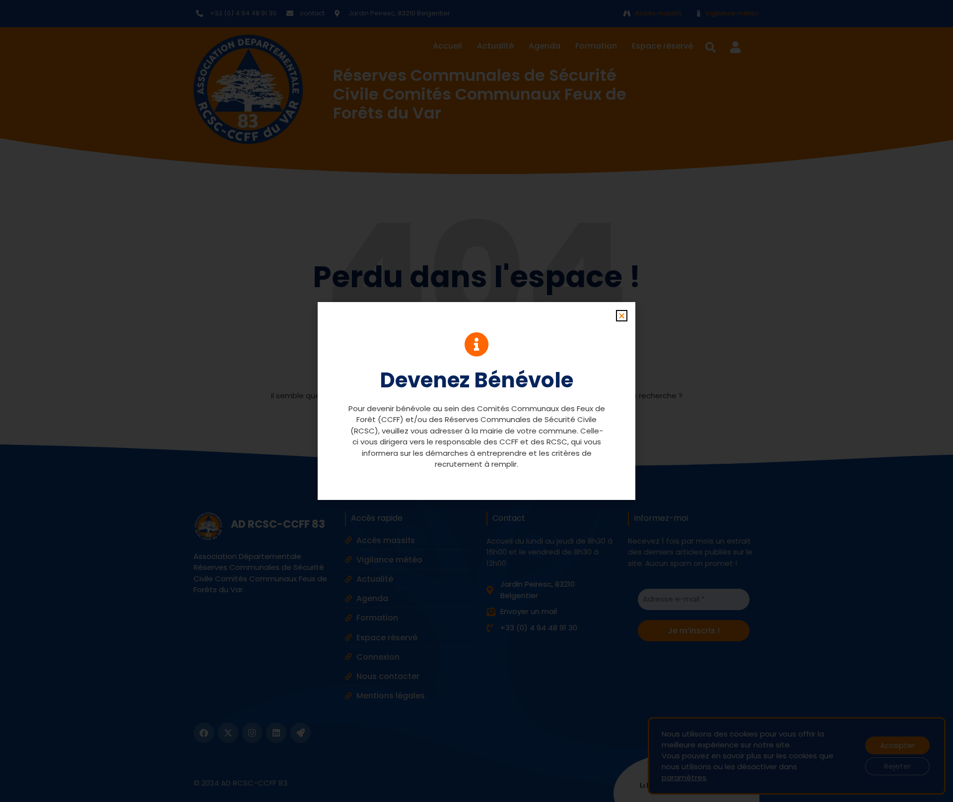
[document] (476, 401)
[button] (621, 315)
